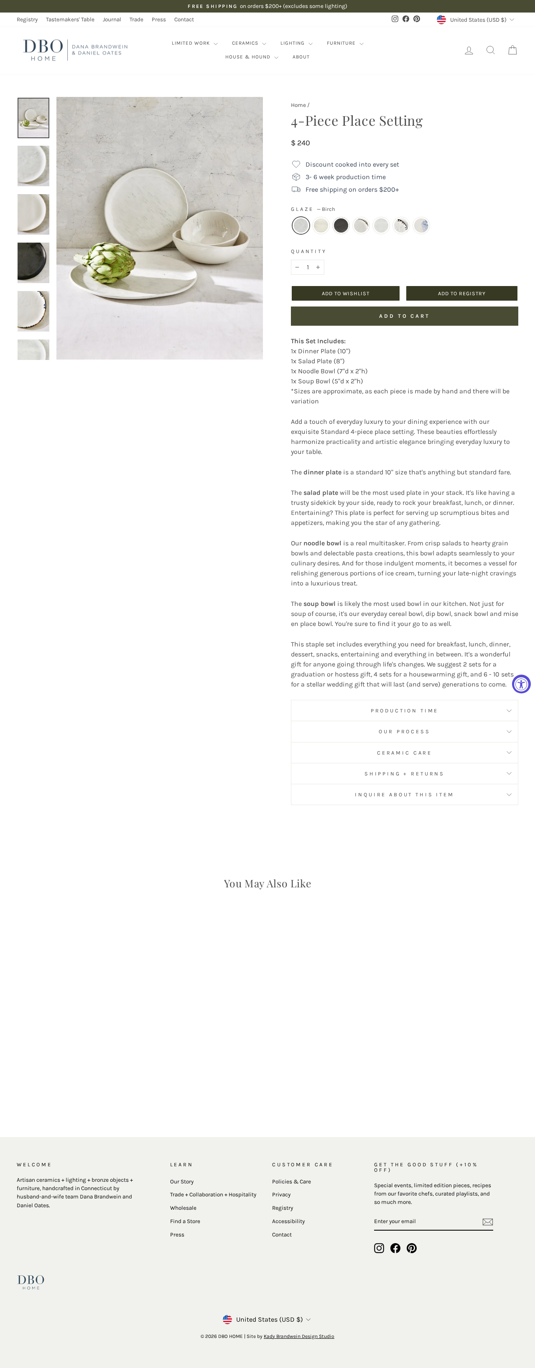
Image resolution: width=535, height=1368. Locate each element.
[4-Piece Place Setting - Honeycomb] (87, 1088)
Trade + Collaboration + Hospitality (213, 1194)
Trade (136, 19)
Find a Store (185, 1221)
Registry (27, 19)
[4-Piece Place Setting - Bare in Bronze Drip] (76, 1088)
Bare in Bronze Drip (361, 225)
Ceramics (246, 43)
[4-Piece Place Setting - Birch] (42, 1088)
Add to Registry (462, 293)
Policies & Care (291, 1181)
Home (298, 105)
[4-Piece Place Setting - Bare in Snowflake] (53, 1088)
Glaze (313, 209)
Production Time (405, 710)
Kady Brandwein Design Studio (299, 1336)
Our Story (182, 1181)
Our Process (404, 731)
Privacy (281, 1194)
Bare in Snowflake (321, 225)
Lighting (293, 43)
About (301, 57)
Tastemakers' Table (70, 19)
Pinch (401, 225)
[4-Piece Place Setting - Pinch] (98, 1088)
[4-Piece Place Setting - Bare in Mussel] (65, 1088)
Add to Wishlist (345, 293)
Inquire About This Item (404, 794)
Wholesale (183, 1208)
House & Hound (248, 57)
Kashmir (421, 225)
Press (159, 19)
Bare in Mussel (341, 225)
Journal (112, 19)
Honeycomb (381, 225)
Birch (301, 225)
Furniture (342, 43)
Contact (184, 19)
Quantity (309, 251)
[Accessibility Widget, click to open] (521, 684)
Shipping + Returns (404, 773)
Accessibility (288, 1221)
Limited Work (191, 43)
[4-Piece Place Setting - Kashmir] (110, 1088)
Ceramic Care (404, 753)
